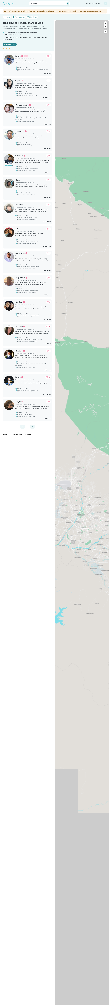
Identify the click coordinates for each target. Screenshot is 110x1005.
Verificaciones (19, 17)
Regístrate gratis (9, 44)
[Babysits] (8, 3)
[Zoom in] (105, 23)
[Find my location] (105, 31)
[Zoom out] (105, 26)
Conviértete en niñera (93, 3)
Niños (8, 17)
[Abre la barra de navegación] (105, 3)
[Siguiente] (32, 427)
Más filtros (33, 17)
